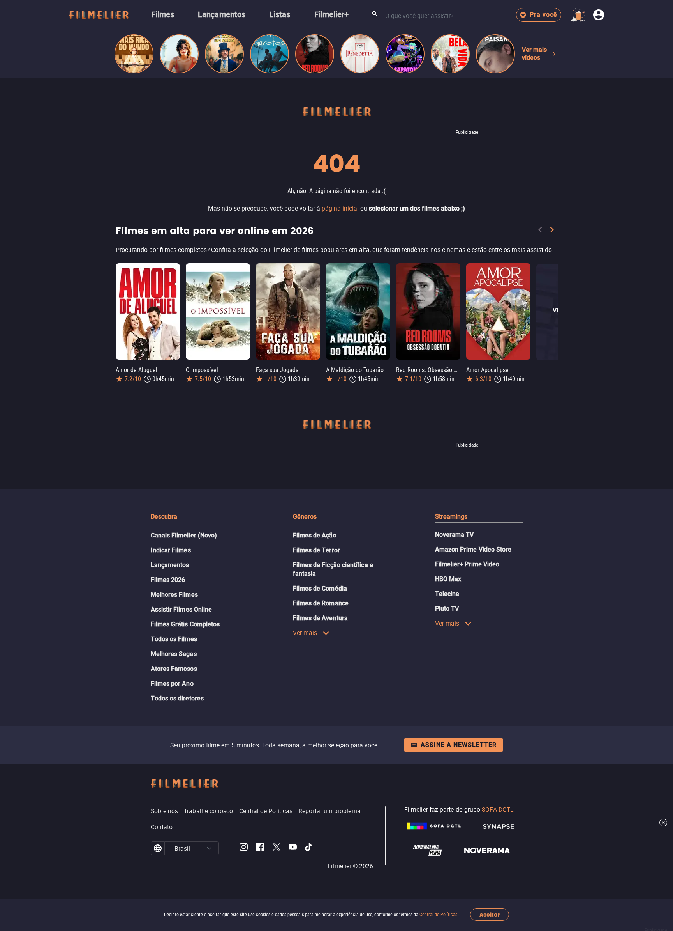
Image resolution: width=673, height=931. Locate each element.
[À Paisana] (495, 53)
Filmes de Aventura (320, 618)
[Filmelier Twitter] (276, 848)
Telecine (447, 594)
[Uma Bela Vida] (450, 53)
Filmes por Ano (172, 683)
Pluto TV (447, 608)
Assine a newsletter (459, 744)
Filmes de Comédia (320, 588)
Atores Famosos (174, 668)
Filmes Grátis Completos (185, 624)
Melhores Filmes (174, 594)
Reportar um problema (329, 811)
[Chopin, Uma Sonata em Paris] (224, 53)
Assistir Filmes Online (181, 609)
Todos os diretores (177, 698)
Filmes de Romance (321, 603)
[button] (209, 848)
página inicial (340, 208)
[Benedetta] (359, 53)
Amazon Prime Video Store (473, 549)
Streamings (451, 516)
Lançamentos (170, 565)
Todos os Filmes (174, 639)
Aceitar (489, 914)
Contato (162, 827)
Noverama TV (454, 534)
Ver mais (305, 633)
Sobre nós (164, 811)
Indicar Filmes (171, 550)
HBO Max (448, 579)
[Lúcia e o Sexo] (179, 53)
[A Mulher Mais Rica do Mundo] (134, 53)
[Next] (552, 231)
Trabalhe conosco (208, 811)
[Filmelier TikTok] (309, 848)
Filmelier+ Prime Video (467, 564)
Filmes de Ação (314, 535)
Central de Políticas (438, 914)
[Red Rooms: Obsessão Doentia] (314, 53)
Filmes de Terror (316, 550)
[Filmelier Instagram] (244, 848)
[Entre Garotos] (269, 53)
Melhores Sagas (174, 654)
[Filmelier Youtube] (293, 848)
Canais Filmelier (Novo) (184, 535)
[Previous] (540, 231)
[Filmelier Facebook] (260, 848)
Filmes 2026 (168, 579)
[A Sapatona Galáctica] (405, 53)
